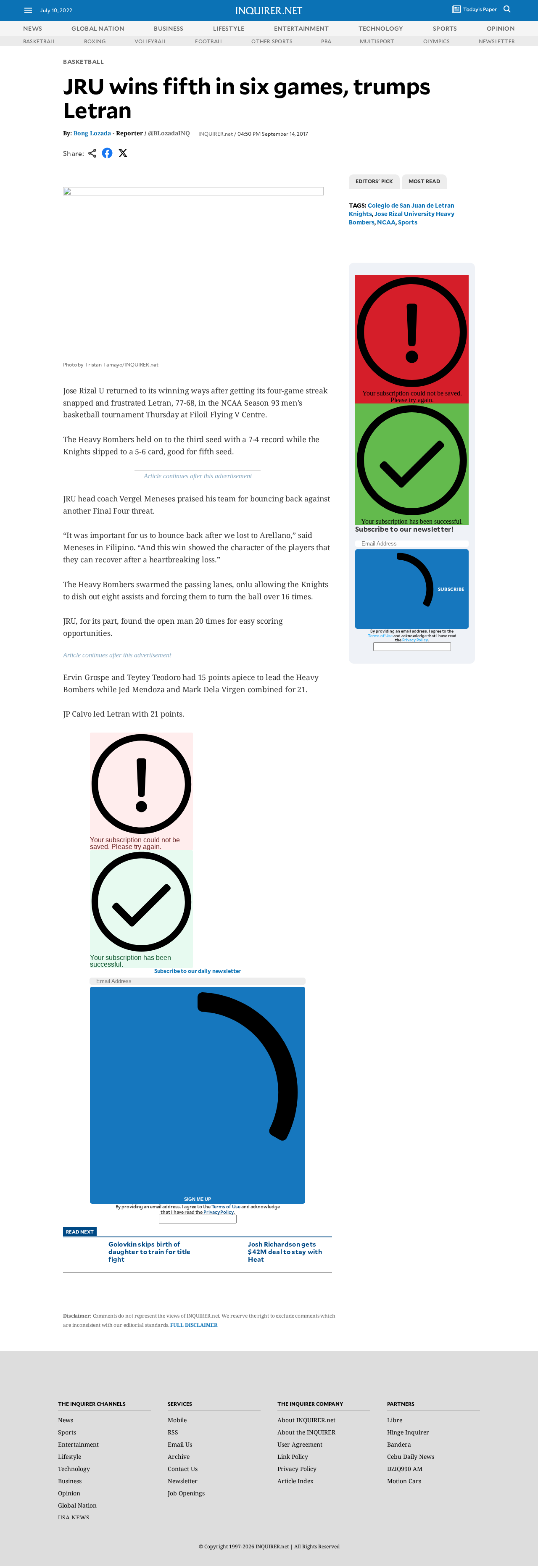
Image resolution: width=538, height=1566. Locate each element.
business (168, 28)
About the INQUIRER (306, 1432)
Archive (179, 1457)
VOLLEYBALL (150, 41)
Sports (407, 222)
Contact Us (183, 1469)
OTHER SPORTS (272, 41)
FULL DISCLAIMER (193, 1325)
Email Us (180, 1444)
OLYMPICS (436, 41)
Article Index (295, 1481)
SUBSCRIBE (451, 589)
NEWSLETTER (497, 41)
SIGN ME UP (197, 1199)
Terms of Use (226, 1206)
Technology (74, 1469)
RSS (173, 1432)
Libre (394, 1420)
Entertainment (78, 1444)
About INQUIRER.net (306, 1420)
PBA (326, 41)
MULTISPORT (377, 41)
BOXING (94, 41)
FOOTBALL (209, 41)
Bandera (399, 1444)
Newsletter (183, 1481)
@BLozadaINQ (169, 133)
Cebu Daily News (410, 1457)
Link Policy (292, 1457)
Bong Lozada (92, 133)
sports (445, 28)
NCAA (386, 222)
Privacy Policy (218, 1212)
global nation (97, 28)
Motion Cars (404, 1481)
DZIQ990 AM (404, 1469)
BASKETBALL (39, 41)
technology (381, 28)
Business (70, 1481)
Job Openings (186, 1493)
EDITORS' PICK (374, 181)
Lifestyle (69, 1457)
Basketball (83, 62)
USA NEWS (74, 1517)
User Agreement (299, 1444)
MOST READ (424, 181)
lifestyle (229, 28)
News (32, 28)
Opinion (69, 1493)
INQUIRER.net (215, 133)
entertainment (301, 28)
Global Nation (77, 1505)
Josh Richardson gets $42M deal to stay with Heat (285, 1251)
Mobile (177, 1420)
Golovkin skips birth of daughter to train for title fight (149, 1251)
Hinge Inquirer (408, 1432)
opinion (501, 28)
